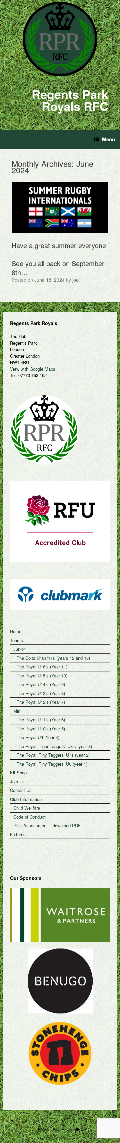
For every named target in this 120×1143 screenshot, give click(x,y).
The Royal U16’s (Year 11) (42, 666)
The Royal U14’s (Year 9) (41, 684)
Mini (17, 711)
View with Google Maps (32, 369)
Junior (19, 649)
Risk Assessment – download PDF (47, 825)
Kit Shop (18, 772)
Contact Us (21, 790)
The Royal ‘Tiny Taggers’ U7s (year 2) (53, 755)
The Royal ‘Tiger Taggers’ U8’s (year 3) (54, 746)
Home (15, 631)
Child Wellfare (26, 808)
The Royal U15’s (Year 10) (42, 675)
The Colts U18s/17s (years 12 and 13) (53, 658)
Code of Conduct (29, 817)
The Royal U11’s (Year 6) (41, 719)
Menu (108, 139)
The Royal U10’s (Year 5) (41, 728)
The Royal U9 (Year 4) (38, 737)
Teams (16, 640)
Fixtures (18, 834)
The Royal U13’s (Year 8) (41, 693)
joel (76, 279)
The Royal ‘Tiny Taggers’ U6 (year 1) (52, 764)
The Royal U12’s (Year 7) (41, 702)
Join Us (17, 781)
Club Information (26, 799)
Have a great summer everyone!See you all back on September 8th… (60, 258)
